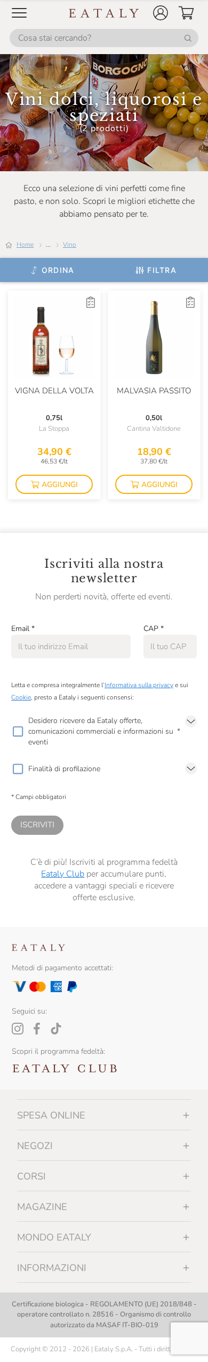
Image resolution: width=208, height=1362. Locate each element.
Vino (69, 244)
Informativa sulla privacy (139, 685)
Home (25, 244)
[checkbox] (17, 731)
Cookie (21, 697)
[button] (161, 12)
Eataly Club (62, 874)
